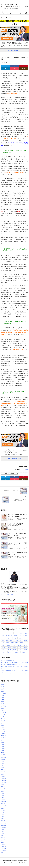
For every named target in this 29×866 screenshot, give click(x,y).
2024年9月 (3, 695)
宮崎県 (3, 640)
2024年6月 (3, 699)
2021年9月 (3, 716)
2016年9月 (3, 829)
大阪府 (20, 638)
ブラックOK (9, 17)
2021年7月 (3, 720)
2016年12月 (3, 823)
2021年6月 (3, 722)
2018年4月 (3, 793)
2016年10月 (3, 827)
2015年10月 (3, 850)
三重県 (20, 633)
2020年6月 (3, 744)
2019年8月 (3, 763)
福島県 (20, 647)
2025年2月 (3, 689)
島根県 (12, 642)
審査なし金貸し (9, 640)
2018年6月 (3, 789)
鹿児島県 (23, 652)
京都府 (25, 633)
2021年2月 (3, 729)
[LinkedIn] (5, 68)
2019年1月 (3, 776)
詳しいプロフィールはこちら (7, 594)
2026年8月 (3, 684)
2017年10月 (3, 805)
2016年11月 (3, 825)
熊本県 (25, 645)
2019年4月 (3, 771)
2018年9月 (3, 784)
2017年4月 (3, 816)
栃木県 (25, 466)
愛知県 (3, 645)
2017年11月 (3, 803)
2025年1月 (3, 691)
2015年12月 (3, 846)
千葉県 (20, 635)
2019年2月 (3, 774)
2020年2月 (3, 752)
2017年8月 (3, 808)
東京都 (8, 645)
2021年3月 (3, 727)
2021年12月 (3, 712)
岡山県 (7, 642)
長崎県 (14, 649)
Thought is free (21, 862)
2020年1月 (3, 754)
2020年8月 (3, 740)
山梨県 (25, 640)
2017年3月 (3, 818)
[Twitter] (5, 66)
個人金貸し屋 (9, 635)
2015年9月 (3, 852)
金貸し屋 (9, 649)
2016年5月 (3, 837)
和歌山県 (3, 638)
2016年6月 (3, 835)
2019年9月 (3, 761)
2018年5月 (3, 791)
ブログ (16, 633)
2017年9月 (3, 806)
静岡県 (3, 652)
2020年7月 (3, 742)
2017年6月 (3, 812)
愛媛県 (26, 642)
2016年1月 (3, 844)
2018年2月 (3, 797)
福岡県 (14, 647)
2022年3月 (3, 710)
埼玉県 (9, 638)
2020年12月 (3, 733)
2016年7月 (3, 833)
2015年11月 (3, 848)
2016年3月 (3, 840)
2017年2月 (3, 820)
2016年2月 (3, 842)
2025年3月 (3, 688)
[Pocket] (14, 68)
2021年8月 (3, 718)
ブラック (3, 633)
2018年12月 (3, 778)
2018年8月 (3, 786)
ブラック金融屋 (24, 469)
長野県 (20, 649)
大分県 (14, 638)
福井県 (9, 647)
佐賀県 (3, 635)
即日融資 (25, 635)
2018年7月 (3, 788)
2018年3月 (3, 795)
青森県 (25, 649)
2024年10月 (3, 693)
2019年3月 (3, 773)
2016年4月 (3, 839)
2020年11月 (3, 735)
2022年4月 (3, 708)
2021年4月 (3, 725)
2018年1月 (3, 799)
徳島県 (21, 642)
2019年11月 (3, 757)
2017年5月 (3, 814)
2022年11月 (3, 706)
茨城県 (3, 649)
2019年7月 (3, 765)
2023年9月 (3, 701)
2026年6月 (3, 686)
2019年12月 (3, 756)
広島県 (16, 642)
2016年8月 (3, 831)
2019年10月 (3, 759)
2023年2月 (3, 705)
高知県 (16, 652)
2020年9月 (3, 739)
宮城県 (25, 638)
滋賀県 (19, 645)
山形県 (21, 640)
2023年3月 (3, 703)
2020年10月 (3, 737)
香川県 (9, 652)
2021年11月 (3, 714)
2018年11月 (3, 780)
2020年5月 (3, 746)
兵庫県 (15, 635)
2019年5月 (3, 769)
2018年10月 (3, 782)
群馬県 (25, 647)
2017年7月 (3, 810)
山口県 (16, 640)
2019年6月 (3, 767)
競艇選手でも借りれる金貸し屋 (7, 660)
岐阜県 (3, 642)
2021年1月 (3, 731)
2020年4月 (3, 748)
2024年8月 (3, 697)
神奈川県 (3, 647)
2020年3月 (3, 750)
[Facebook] (14, 66)
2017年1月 (3, 822)
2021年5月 (3, 723)
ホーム (3, 17)
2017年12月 (3, 801)
